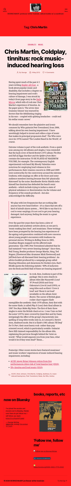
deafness (46, 374)
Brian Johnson (21, 374)
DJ (51, 374)
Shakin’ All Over (28, 85)
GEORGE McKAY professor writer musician (27, 481)
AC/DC (13, 374)
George (24, 72)
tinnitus (51, 376)
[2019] (50, 416)
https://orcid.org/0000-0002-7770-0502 (49, 467)
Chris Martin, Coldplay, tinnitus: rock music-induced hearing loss (35, 58)
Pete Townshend (31, 376)
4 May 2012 (36, 72)
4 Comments (49, 72)
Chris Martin (31, 374)
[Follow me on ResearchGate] (50, 451)
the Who (46, 376)
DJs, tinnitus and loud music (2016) (26, 367)
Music (40, 44)
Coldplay (39, 374)
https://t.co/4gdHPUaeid (15, 418)
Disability (32, 44)
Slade (40, 376)
